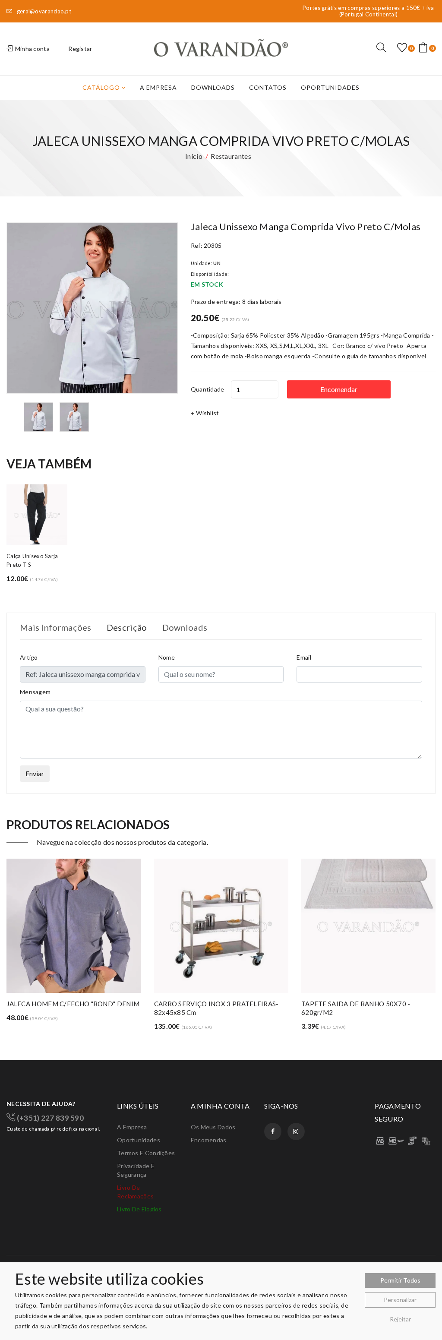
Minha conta (31, 48)
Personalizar (400, 1299)
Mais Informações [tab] (56, 627)
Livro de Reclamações (135, 1192)
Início (193, 156)
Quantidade (207, 389)
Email (304, 657)
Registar (80, 48)
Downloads (213, 87)
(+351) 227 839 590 (49, 1117)
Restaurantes (231, 156)
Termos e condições (146, 1153)
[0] (402, 48)
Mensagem (35, 691)
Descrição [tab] (127, 627)
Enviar (34, 773)
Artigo (29, 657)
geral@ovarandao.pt (43, 11)
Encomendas (209, 1140)
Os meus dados (213, 1127)
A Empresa (158, 87)
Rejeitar (400, 1319)
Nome (166, 657)
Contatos (268, 87)
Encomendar (338, 389)
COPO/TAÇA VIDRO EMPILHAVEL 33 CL (363, 1004)
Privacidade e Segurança (136, 1170)
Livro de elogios (139, 1209)
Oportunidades (330, 87)
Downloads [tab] (185, 627)
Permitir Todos (400, 1280)
